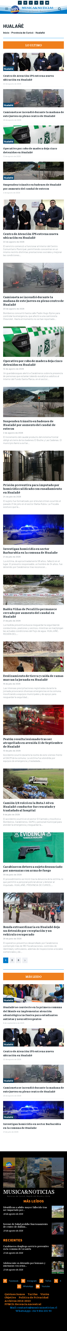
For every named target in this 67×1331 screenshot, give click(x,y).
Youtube (46, 1286)
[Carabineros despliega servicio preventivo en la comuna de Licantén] (58, 1251)
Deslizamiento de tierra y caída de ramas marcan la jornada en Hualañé (33, 677)
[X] (36, 3)
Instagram (32, 1281)
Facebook (13, 1281)
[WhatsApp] (42, 3)
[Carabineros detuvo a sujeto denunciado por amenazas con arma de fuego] (33, 847)
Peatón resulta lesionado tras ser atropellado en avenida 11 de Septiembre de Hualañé (33, 742)
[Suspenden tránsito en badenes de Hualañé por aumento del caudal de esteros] (33, 171)
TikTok (48, 1281)
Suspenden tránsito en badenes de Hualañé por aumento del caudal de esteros (29, 424)
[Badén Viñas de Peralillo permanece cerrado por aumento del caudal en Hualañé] (33, 590)
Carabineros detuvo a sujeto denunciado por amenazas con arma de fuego (32, 868)
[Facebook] (20, 3)
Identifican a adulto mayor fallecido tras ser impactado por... (25, 1209)
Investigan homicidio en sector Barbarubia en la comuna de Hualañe (30, 550)
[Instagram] (25, 3)
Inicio (6, 32)
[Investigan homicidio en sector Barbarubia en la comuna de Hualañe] (33, 529)
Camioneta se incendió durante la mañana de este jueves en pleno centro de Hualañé (33, 114)
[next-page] (25, 960)
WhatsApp (28, 1286)
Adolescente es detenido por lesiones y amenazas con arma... (24, 1264)
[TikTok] (31, 3)
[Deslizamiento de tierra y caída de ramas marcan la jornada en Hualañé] (33, 657)
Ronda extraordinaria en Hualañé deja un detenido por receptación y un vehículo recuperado (31, 930)
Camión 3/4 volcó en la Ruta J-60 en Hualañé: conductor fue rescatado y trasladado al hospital (29, 806)
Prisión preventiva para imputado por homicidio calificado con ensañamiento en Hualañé (32, 488)
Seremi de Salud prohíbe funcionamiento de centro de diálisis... (25, 1225)
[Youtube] (47, 3)
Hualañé (8, 68)
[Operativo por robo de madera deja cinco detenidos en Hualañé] (33, 134)
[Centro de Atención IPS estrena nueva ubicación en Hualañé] (33, 62)
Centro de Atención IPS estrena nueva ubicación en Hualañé (28, 77)
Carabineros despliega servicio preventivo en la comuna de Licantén (26, 1248)
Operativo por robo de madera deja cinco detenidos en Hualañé (32, 362)
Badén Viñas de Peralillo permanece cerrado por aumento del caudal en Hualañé (30, 612)
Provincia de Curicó (22, 32)
